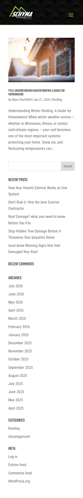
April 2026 (16, 310)
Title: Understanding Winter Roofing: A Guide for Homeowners (36, 92)
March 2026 (17, 318)
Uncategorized (19, 436)
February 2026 (19, 327)
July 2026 (15, 286)
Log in (13, 456)
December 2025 (20, 343)
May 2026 (15, 302)
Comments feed (20, 473)
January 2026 (18, 335)
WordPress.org (19, 481)
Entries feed (17, 465)
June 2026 (16, 294)
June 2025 (16, 392)
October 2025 (18, 359)
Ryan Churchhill (22, 99)
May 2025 (15, 400)
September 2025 (20, 367)
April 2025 (16, 408)
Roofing (57, 99)
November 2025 (20, 351)
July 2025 (15, 384)
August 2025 (17, 375)
